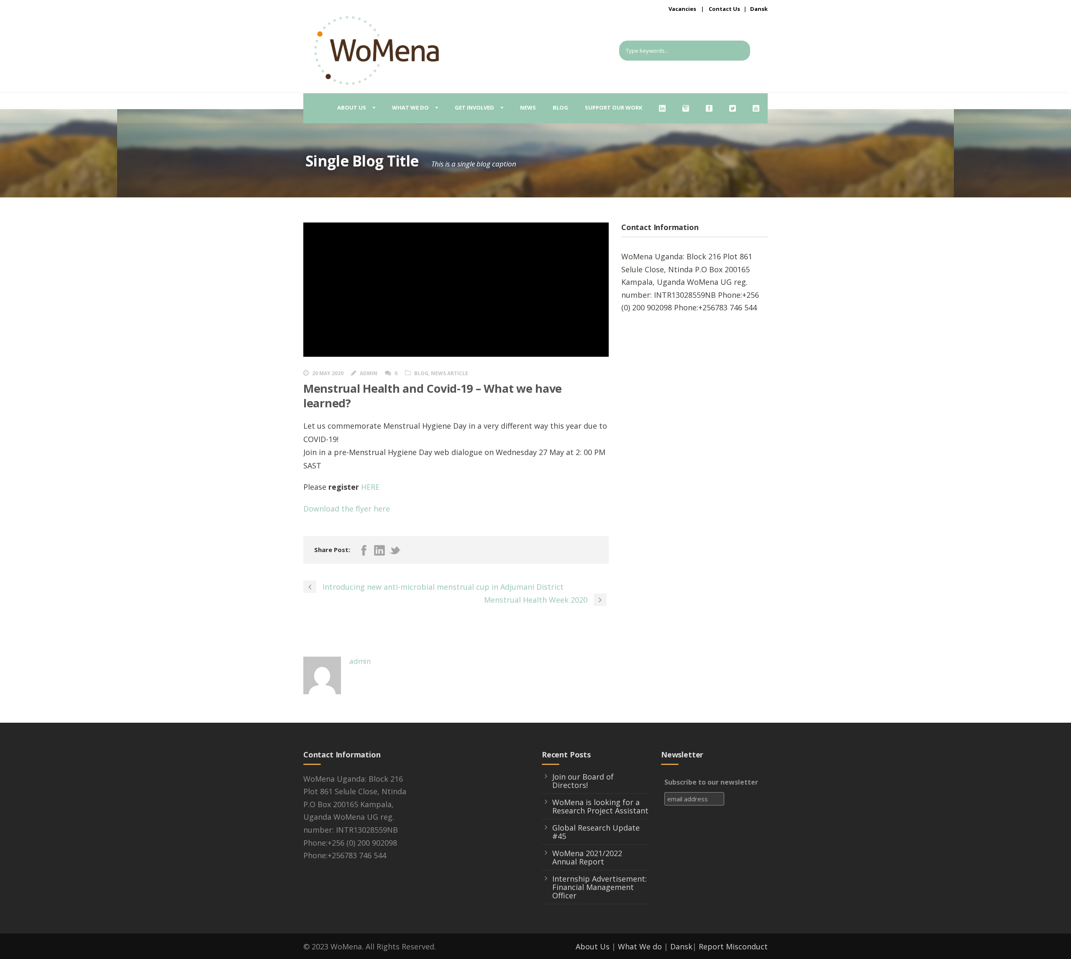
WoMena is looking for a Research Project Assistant (600, 806)
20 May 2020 (327, 373)
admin (368, 373)
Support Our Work (613, 107)
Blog (560, 107)
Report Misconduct (733, 946)
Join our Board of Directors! (583, 781)
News (528, 107)
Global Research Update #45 (596, 832)
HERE (370, 487)
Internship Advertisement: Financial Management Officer (599, 887)
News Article (449, 373)
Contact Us (724, 9)
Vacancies (682, 9)
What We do (640, 946)
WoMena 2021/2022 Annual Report (587, 857)
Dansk (759, 9)
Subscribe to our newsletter (711, 782)
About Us (593, 946)
